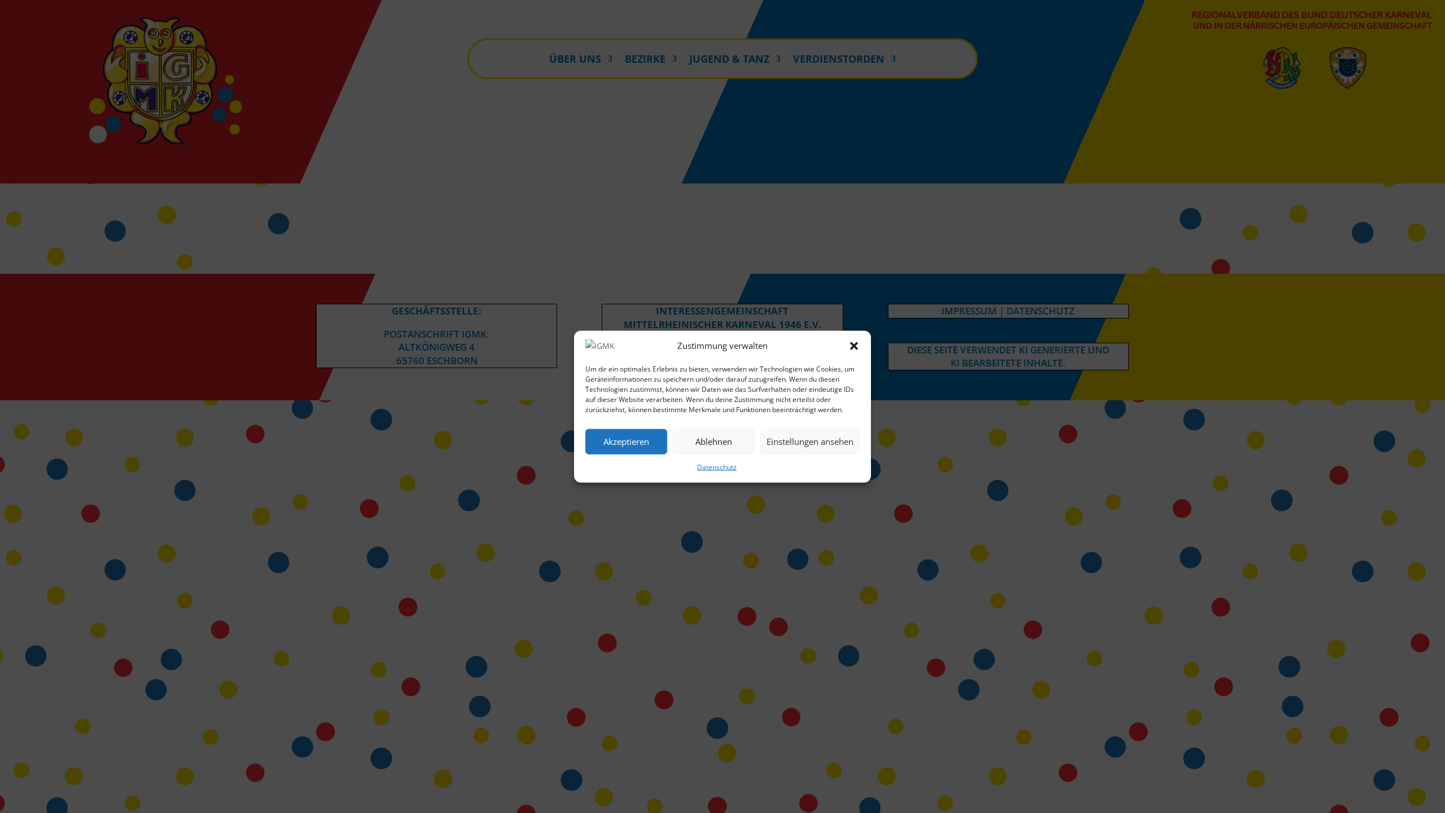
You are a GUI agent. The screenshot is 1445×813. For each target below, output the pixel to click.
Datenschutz (717, 467)
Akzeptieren (626, 441)
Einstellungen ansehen (810, 441)
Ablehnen (713, 441)
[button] (854, 346)
